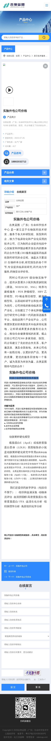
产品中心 (8, 49)
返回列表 (12, 571)
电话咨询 (46, 309)
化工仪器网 (19, 737)
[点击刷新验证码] (33, 673)
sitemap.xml (42, 737)
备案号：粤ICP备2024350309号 (31, 733)
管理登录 (30, 737)
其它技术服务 (39, 56)
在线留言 (22, 192)
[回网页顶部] (46, 299)
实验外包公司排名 (23, 577)
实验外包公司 (21, 566)
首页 (18, 56)
